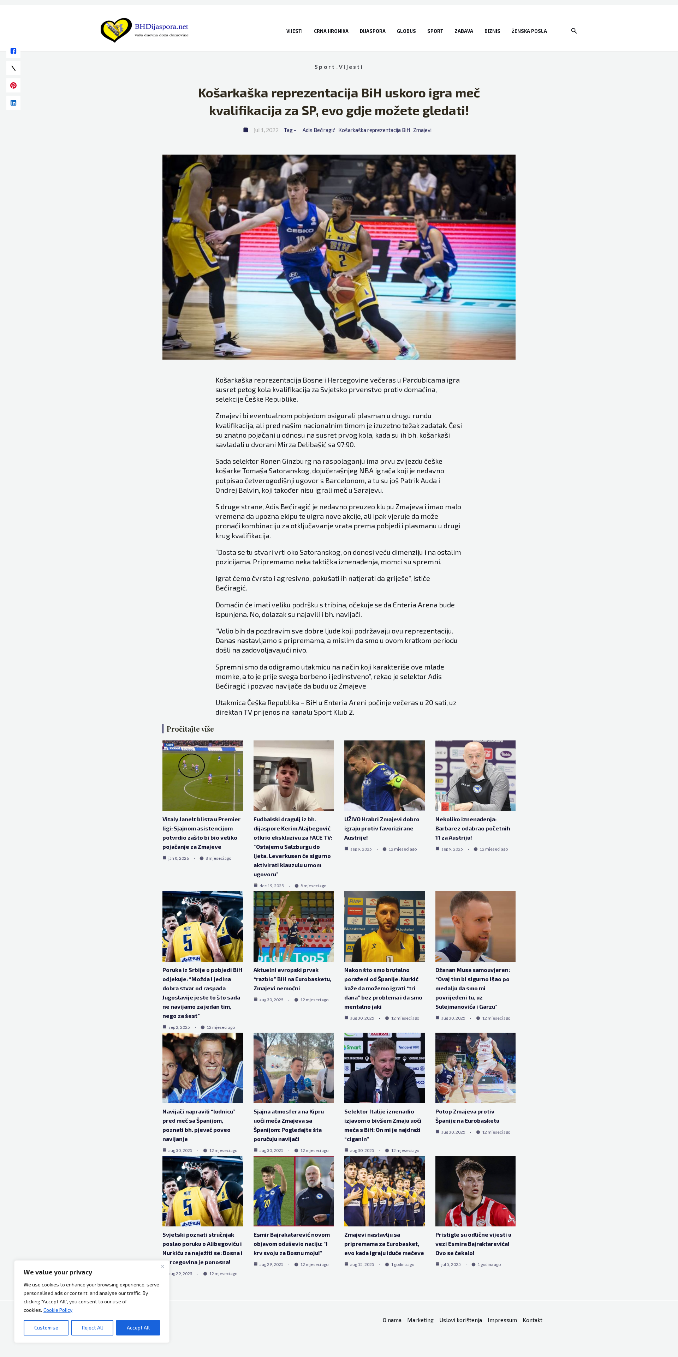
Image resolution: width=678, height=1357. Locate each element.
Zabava (463, 31)
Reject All (92, 1328)
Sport (435, 31)
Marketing (420, 1319)
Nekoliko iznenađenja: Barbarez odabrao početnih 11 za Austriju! (472, 828)
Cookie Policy (57, 1310)
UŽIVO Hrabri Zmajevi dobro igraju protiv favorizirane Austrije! (382, 828)
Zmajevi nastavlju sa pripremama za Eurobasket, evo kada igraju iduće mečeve (384, 1243)
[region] (92, 1301)
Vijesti (294, 31)
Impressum (502, 1319)
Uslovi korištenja (460, 1319)
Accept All (138, 1328)
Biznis (492, 31)
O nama (392, 1319)
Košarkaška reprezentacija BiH (374, 130)
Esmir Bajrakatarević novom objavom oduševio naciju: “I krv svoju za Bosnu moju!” (292, 1243)
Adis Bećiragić (319, 130)
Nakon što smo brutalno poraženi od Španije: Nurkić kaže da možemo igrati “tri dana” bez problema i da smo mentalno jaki (383, 988)
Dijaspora (373, 31)
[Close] (162, 1266)
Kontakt (532, 1319)
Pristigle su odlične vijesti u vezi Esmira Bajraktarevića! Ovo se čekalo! (473, 1243)
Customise (46, 1328)
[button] (574, 30)
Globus (406, 31)
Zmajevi (422, 130)
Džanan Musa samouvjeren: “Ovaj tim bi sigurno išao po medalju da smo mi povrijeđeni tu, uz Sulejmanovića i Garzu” (472, 988)
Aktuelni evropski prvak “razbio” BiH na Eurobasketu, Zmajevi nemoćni (292, 978)
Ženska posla (529, 31)
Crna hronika (331, 31)
